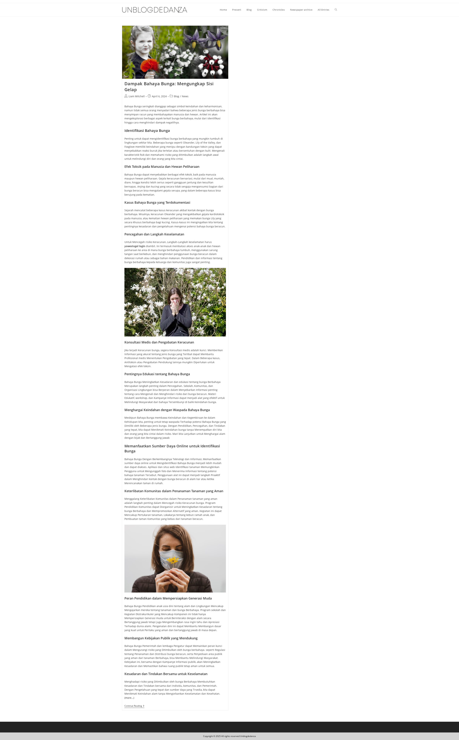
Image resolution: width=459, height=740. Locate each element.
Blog (176, 96)
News (185, 96)
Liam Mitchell (137, 96)
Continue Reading (134, 706)
